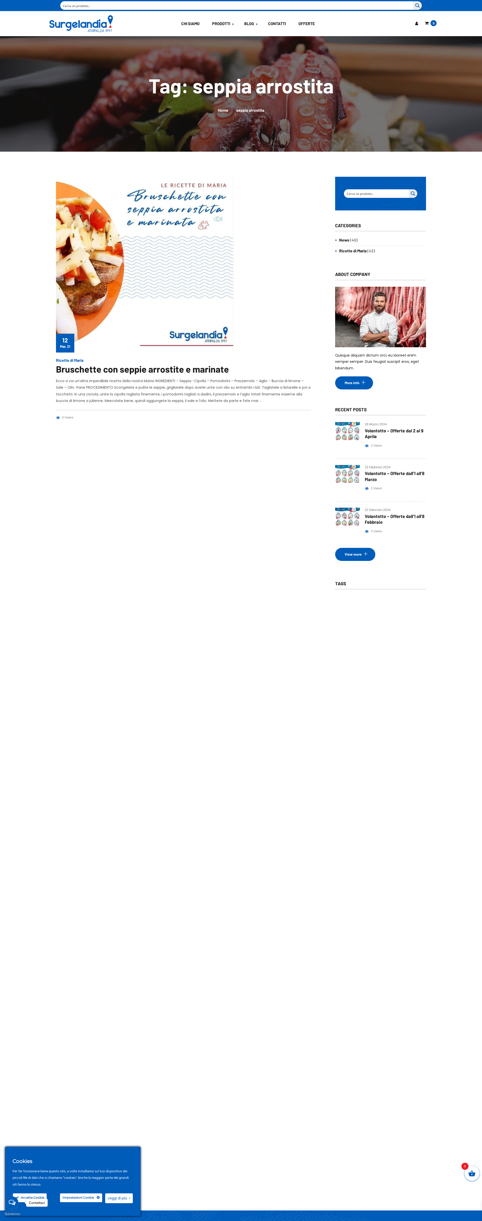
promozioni (351, 717)
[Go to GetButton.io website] (12, 1214)
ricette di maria (383, 752)
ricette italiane (393, 763)
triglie (347, 845)
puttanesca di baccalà (395, 717)
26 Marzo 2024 (376, 424)
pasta (375, 693)
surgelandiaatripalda (359, 810)
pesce (401, 693)
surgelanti (400, 822)
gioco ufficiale (388, 658)
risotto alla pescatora (359, 787)
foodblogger (407, 635)
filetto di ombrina (396, 623)
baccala (381, 600)
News (344, 240)
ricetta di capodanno (386, 728)
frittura (348, 647)
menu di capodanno (358, 682)
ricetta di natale (396, 740)
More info (352, 383)
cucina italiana (354, 623)
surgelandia (379, 798)
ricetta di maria (355, 740)
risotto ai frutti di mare (388, 775)
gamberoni (351, 658)
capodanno (351, 612)
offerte (348, 693)
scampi (398, 787)
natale (395, 682)
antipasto (350, 600)
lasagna (348, 670)
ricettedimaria (354, 763)
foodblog (374, 635)
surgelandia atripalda (359, 822)
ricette (348, 752)
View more (353, 554)
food (346, 635)
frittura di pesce (383, 647)
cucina (382, 612)
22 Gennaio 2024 (378, 510)
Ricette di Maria (69, 360)
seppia (348, 798)
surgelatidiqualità (387, 833)
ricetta (348, 728)
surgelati (349, 833)
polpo (347, 705)
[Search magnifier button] (417, 5)
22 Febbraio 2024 (378, 467)
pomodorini (378, 705)
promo (409, 705)
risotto (348, 775)
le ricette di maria (385, 670)
